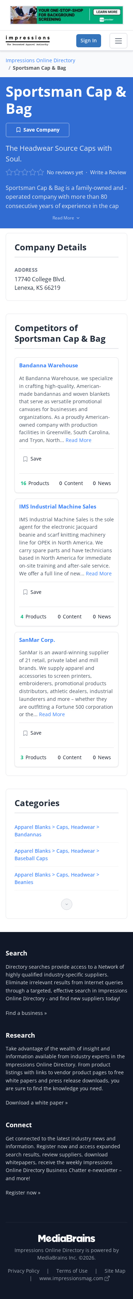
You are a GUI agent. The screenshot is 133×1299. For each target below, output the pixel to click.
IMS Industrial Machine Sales (57, 506)
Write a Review (108, 172)
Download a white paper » (37, 1102)
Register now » (23, 1192)
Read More (79, 440)
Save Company (41, 129)
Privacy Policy (23, 1270)
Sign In (89, 40)
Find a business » (26, 1013)
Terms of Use (72, 1270)
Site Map (115, 1270)
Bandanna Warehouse (48, 365)
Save (36, 458)
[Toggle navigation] (118, 41)
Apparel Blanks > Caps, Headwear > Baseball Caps (57, 854)
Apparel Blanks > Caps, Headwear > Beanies (57, 878)
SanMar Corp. (37, 639)
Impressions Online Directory (40, 60)
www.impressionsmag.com (72, 1278)
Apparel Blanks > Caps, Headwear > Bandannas (57, 831)
